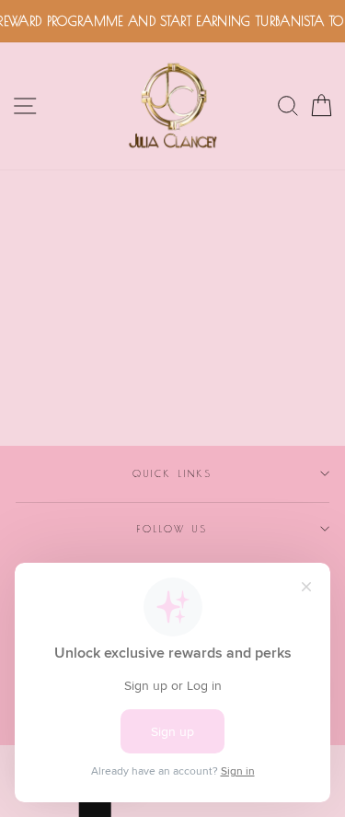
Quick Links (172, 473)
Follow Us (173, 528)
